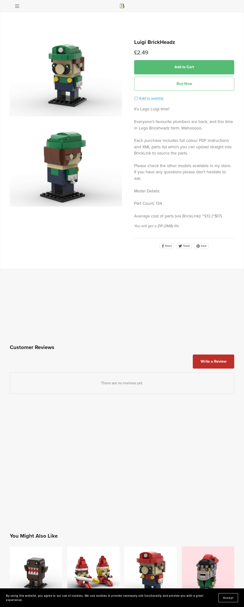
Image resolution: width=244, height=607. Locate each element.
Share (168, 245)
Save (203, 245)
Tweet (186, 245)
